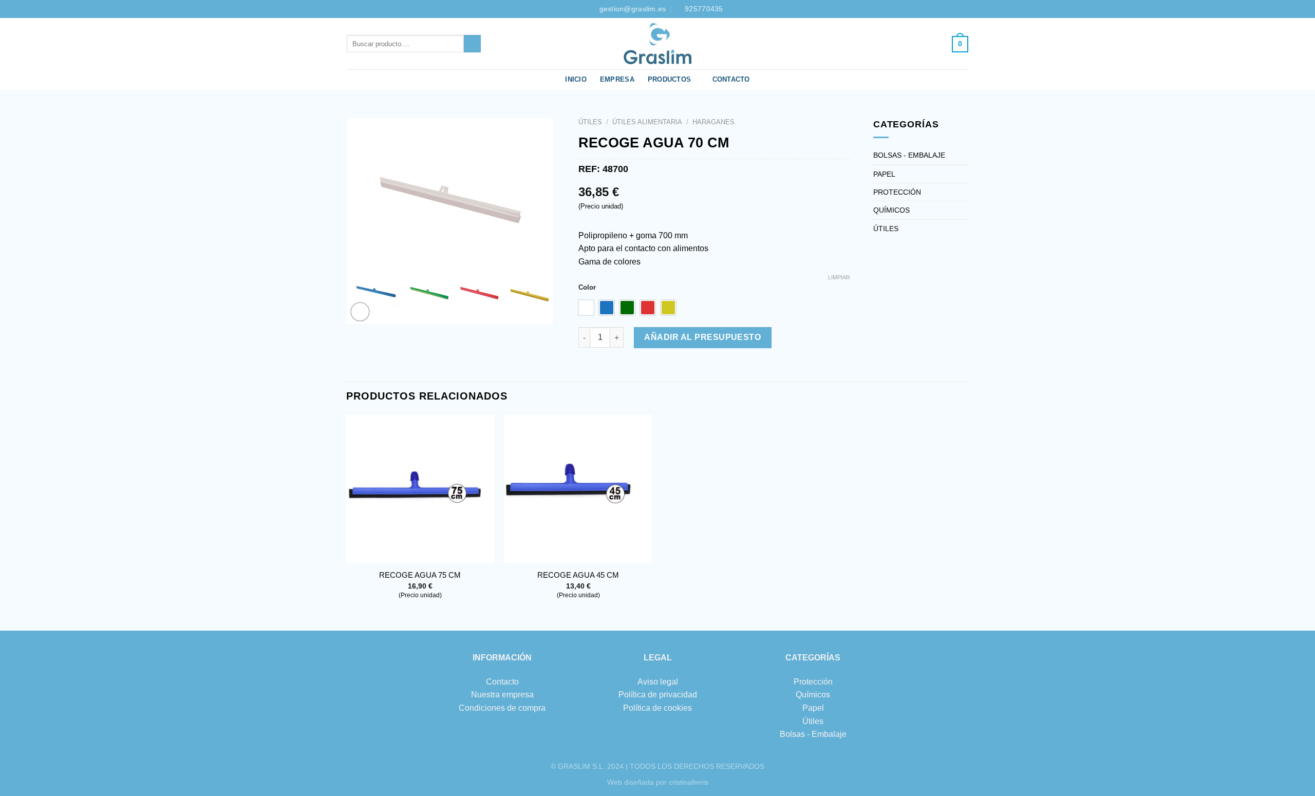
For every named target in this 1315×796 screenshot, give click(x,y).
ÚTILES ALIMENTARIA (647, 122)
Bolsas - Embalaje (813, 734)
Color (587, 287)
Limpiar (839, 277)
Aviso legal (657, 681)
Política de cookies (657, 708)
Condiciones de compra (502, 708)
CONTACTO (731, 79)
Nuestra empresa (502, 694)
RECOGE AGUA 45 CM (578, 575)
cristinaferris (688, 782)
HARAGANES (713, 122)
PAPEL (884, 174)
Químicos (813, 694)
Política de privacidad (657, 694)
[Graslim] (657, 43)
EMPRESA (617, 79)
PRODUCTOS (669, 79)
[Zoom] (360, 312)
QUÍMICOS (891, 210)
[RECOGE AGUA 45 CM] (578, 489)
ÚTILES (590, 122)
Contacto (502, 681)
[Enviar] (472, 43)
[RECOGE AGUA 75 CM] (420, 489)
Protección (813, 681)
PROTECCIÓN (897, 192)
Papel (813, 708)
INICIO (576, 79)
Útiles (812, 721)
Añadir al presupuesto (702, 337)
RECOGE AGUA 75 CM (420, 575)
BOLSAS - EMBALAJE (909, 155)
